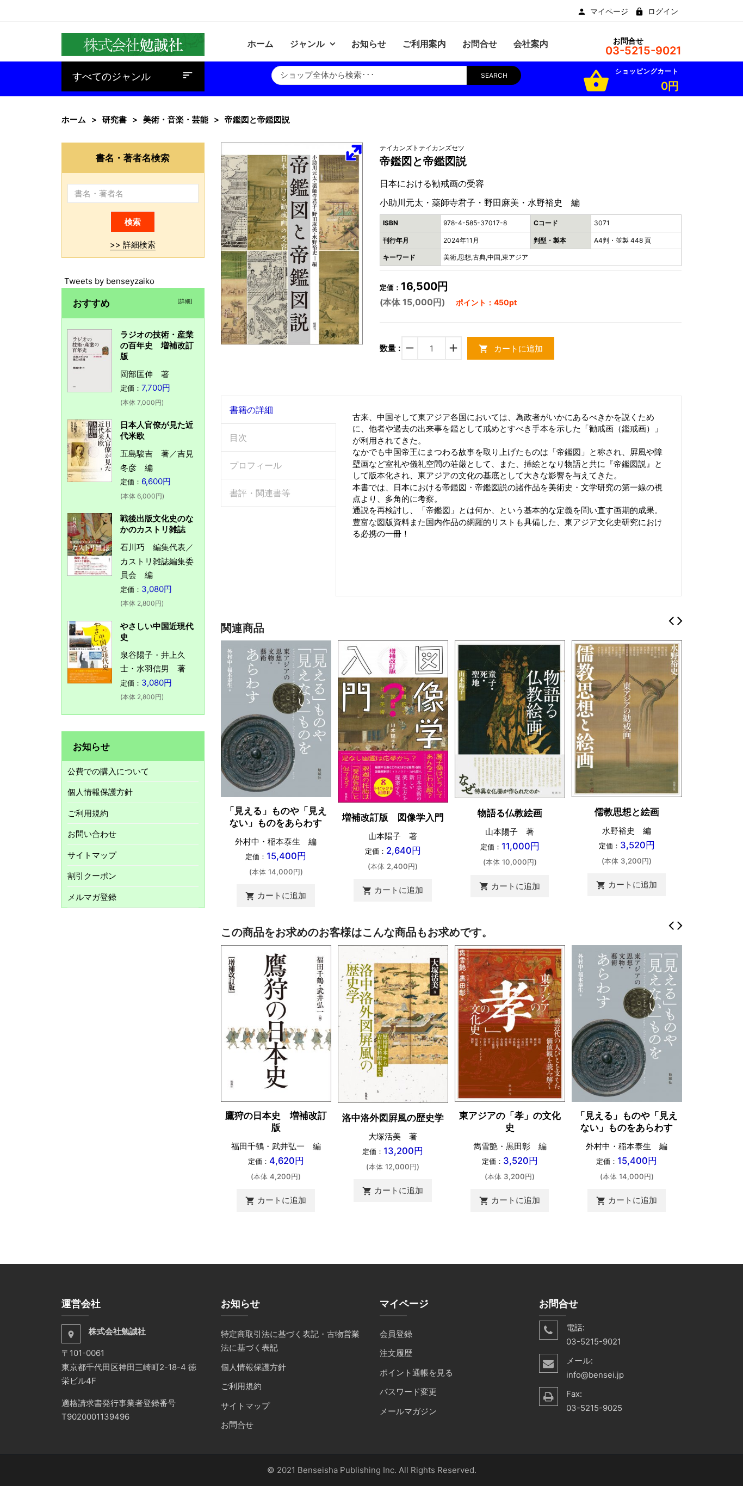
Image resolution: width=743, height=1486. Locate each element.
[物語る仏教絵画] (510, 718)
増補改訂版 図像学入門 (393, 817)
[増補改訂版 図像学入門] (393, 721)
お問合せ (237, 1425)
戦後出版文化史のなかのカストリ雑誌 (157, 523)
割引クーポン (91, 876)
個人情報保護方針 (100, 792)
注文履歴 (396, 1353)
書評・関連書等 (260, 493)
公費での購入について (108, 771)
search (494, 75)
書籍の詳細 (251, 409)
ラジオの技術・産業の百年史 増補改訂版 (157, 345)
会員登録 (396, 1334)
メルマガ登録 (91, 897)
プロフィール (256, 465)
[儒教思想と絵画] (627, 718)
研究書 (114, 119)
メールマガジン (408, 1411)
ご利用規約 (87, 813)
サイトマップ (91, 855)
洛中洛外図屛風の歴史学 (393, 1117)
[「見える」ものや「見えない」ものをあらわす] (276, 718)
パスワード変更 (408, 1391)
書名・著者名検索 (133, 157)
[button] (353, 152)
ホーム (73, 119)
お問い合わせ (91, 834)
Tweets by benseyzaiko (109, 281)
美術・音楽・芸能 (175, 119)
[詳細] (183, 301)
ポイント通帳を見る (416, 1372)
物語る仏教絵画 (510, 812)
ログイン (663, 11)
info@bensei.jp (595, 1375)
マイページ (609, 11)
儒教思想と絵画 (627, 811)
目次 (238, 437)
